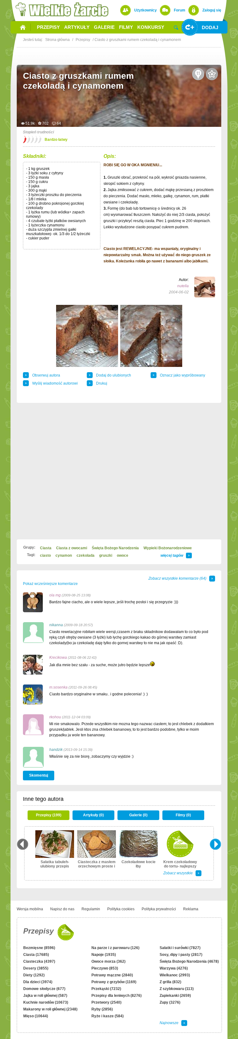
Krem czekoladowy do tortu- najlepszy (180, 864)
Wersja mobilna (30, 909)
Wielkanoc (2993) (175, 975)
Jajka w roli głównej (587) (45, 995)
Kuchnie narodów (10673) (45, 1002)
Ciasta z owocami (71, 548)
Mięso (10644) (35, 1016)
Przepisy (38, 931)
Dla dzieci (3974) (37, 982)
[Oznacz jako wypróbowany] (198, 74)
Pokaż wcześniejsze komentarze (50, 584)
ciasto (45, 555)
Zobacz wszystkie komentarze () (177, 578)
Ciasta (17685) (36, 954)
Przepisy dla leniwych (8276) (116, 995)
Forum (179, 10)
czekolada (86, 555)
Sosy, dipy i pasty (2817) (181, 954)
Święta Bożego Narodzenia (115, 548)
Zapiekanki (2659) (175, 995)
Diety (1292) (34, 975)
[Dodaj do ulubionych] (212, 74)
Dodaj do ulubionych (113, 375)
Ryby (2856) (102, 1009)
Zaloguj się (211, 10)
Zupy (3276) (170, 1002)
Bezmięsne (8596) (39, 948)
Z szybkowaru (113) (177, 989)
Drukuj (101, 383)
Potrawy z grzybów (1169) (113, 982)
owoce (122, 555)
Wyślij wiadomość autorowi (55, 383)
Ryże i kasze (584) (107, 1016)
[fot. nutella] (87, 336)
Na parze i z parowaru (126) (115, 948)
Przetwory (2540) (106, 1002)
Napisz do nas (62, 909)
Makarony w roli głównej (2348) (50, 1009)
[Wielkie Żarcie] (61, 9)
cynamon (63, 555)
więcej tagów (172, 555)
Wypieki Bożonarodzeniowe (167, 548)
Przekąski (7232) (106, 989)
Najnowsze (169, 1023)
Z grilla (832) (170, 982)
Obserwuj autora (46, 375)
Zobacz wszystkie (178, 873)
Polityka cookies (120, 909)
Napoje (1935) (103, 954)
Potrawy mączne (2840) (112, 975)
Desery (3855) (35, 968)
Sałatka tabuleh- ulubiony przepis (54, 864)
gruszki (105, 555)
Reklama (190, 909)
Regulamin (91, 909)
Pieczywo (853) (104, 968)
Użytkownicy (145, 10)
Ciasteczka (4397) (39, 961)
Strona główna (57, 40)
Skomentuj (38, 775)
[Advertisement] (119, 471)
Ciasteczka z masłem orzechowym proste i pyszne (97, 866)
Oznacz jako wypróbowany (182, 375)
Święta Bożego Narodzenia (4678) (189, 961)
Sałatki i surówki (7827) (180, 948)
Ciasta (45, 548)
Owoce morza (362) (108, 961)
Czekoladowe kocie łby (138, 864)
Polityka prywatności (159, 909)
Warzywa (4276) (174, 968)
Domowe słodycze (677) (44, 989)
